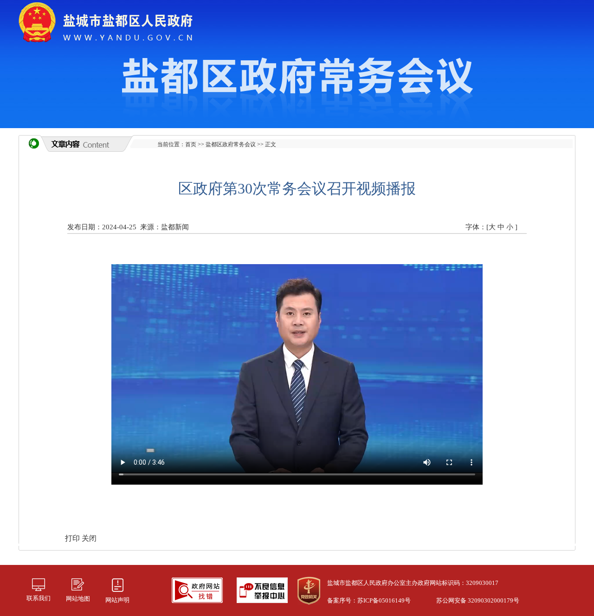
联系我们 (38, 598)
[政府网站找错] (197, 589)
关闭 (89, 538)
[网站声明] (117, 584)
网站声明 (117, 600)
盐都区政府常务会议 (231, 144)
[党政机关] (308, 590)
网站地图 (78, 598)
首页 (190, 144)
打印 (73, 538)
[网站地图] (77, 584)
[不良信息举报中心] (262, 589)
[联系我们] (38, 584)
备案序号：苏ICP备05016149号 (369, 600)
